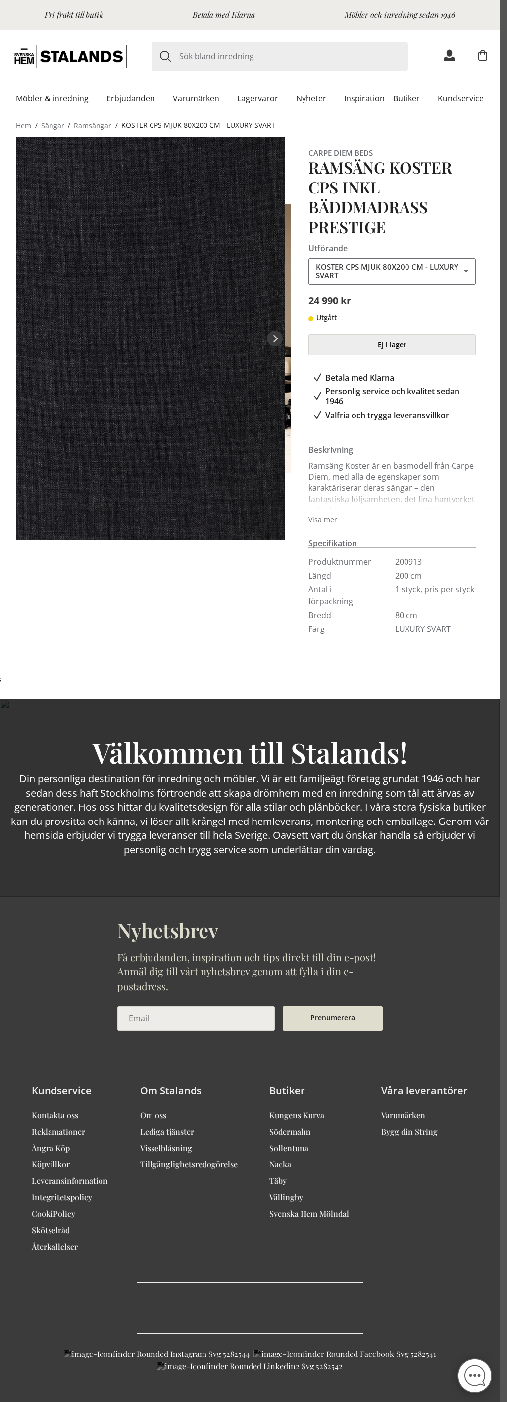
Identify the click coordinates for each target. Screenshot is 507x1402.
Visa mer (322, 520)
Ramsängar (92, 125)
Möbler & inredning (52, 98)
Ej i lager (392, 344)
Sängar (52, 125)
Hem (23, 125)
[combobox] (293, 56)
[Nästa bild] (275, 338)
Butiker (406, 98)
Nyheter (311, 98)
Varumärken (196, 98)
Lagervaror (257, 98)
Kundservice (461, 98)
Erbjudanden (130, 98)
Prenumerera (332, 1017)
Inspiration (364, 98)
